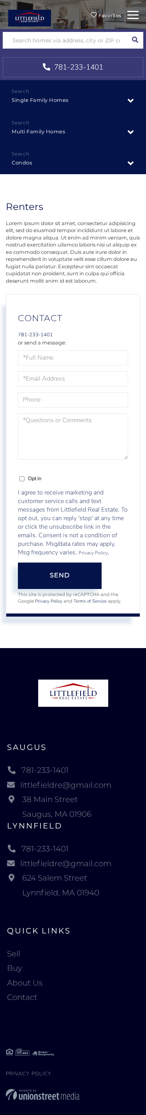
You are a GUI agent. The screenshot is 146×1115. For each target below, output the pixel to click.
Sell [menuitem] (13, 953)
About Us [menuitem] (25, 982)
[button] (135, 40)
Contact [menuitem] (22, 997)
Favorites (109, 15)
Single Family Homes (40, 100)
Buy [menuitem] (14, 968)
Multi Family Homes (38, 131)
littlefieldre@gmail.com (65, 785)
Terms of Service (90, 601)
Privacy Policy (93, 553)
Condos (22, 162)
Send (60, 575)
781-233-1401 (77, 67)
